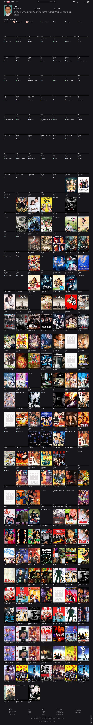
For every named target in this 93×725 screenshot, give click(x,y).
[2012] (42, 256)
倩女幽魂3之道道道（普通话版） (33, 623)
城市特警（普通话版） (81, 681)
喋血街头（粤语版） (81, 623)
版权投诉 (43, 714)
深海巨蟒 (29, 38)
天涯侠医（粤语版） (68, 389)
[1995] (71, 470)
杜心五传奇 (55, 213)
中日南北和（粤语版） (56, 662)
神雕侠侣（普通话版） (69, 506)
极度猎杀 (42, 564)
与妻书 (42, 272)
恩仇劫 (5, 389)
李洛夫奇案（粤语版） (56, 525)
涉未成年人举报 (77, 712)
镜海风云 (5, 330)
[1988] (22, 665)
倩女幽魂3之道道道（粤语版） (83, 584)
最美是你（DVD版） (31, 213)
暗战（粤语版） (31, 447)
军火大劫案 (30, 135)
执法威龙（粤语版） (44, 584)
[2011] (9, 295)
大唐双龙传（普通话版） (20, 408)
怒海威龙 (17, 506)
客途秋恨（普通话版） (20, 642)
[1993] (59, 509)
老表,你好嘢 (30, 603)
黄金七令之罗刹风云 (81, 77)
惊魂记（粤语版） (7, 681)
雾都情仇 (5, 584)
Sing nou (5, 506)
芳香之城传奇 (6, 311)
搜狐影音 (59, 712)
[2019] (30, 139)
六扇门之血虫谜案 (68, 96)
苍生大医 (5, 233)
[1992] (22, 548)
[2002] (59, 392)
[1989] (9, 665)
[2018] (55, 139)
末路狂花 (79, 564)
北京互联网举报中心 (78, 710)
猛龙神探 (17, 467)
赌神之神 (54, 135)
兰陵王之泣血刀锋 (68, 116)
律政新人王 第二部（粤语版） (9, 369)
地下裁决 (17, 525)
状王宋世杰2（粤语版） (57, 447)
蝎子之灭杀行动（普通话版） (82, 525)
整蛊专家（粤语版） (7, 603)
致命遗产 (54, 428)
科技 (15, 712)
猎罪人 (54, 38)
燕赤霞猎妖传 (43, 116)
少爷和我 (5, 77)
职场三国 (79, 38)
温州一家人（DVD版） (57, 291)
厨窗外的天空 (80, 291)
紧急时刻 (54, 330)
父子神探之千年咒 (7, 350)
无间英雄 (29, 701)
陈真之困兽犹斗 (68, 77)
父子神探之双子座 (81, 350)
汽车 (12, 712)
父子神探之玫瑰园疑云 (32, 350)
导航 (17, 1)
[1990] (83, 607)
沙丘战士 (66, 642)
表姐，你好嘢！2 (68, 603)
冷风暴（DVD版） (44, 291)
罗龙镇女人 (42, 252)
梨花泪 (42, 311)
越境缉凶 (79, 428)
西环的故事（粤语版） (32, 642)
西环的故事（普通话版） (32, 662)
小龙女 (17, 116)
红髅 (4, 252)
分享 (17, 14)
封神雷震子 (18, 57)
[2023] (5, 80)
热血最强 (54, 467)
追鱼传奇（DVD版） (31, 272)
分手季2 (79, 233)
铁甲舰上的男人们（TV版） (20, 233)
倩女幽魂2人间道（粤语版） (8, 642)
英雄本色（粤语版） (7, 701)
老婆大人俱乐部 (6, 408)
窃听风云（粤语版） (44, 330)
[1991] (59, 568)
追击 (29, 77)
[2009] (34, 314)
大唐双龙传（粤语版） (81, 389)
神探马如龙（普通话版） (69, 584)
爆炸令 (79, 486)
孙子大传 (17, 330)
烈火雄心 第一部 (43, 467)
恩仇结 (29, 389)
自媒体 (10, 709)
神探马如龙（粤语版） (20, 623)
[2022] (42, 80)
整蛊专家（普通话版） (44, 623)
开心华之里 (6, 564)
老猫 (17, 584)
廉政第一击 (18, 545)
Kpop (12, 711)
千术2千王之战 (80, 174)
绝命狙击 (54, 57)
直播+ (63, 712)
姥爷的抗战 (18, 252)
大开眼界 (17, 194)
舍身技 (54, 252)
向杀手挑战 (55, 369)
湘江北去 (5, 38)
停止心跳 (66, 350)
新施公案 (17, 272)
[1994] (83, 490)
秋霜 (78, 311)
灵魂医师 (17, 96)
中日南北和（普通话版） (82, 642)
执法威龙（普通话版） (32, 584)
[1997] (59, 451)
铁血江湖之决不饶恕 (19, 174)
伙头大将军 (30, 486)
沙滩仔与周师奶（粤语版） (20, 603)
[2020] (46, 119)
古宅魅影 (42, 389)
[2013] (59, 236)
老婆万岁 (17, 389)
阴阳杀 (17, 155)
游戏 (15, 711)
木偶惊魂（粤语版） (56, 77)
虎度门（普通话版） (44, 486)
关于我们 (43, 712)
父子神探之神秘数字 (44, 350)
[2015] (71, 197)
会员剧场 (29, 712)
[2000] (83, 412)
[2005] (9, 373)
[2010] (71, 295)
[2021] (30, 100)
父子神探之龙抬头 (19, 291)
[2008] (59, 314)
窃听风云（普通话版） (32, 330)
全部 (10, 711)
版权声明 (41, 718)
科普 (10, 712)
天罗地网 (54, 681)
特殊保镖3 (42, 155)
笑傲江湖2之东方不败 (32, 564)
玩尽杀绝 (79, 408)
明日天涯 (66, 486)
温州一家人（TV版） (31, 291)
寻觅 (53, 389)
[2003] (34, 392)
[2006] (34, 353)
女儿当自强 (6, 545)
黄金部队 (54, 564)
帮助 (28, 714)
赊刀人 (79, 57)
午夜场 (29, 57)
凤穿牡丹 (66, 330)
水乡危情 (79, 662)
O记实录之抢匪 (18, 447)
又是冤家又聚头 (68, 662)
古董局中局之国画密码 (7, 135)
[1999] (34, 431)
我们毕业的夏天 (43, 233)
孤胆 (41, 57)
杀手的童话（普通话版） (45, 525)
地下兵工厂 (79, 603)
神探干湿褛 (30, 545)
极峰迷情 (79, 272)
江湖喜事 (17, 135)
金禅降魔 (79, 135)
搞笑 (12, 714)
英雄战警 (42, 194)
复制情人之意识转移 (7, 174)
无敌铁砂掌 (18, 428)
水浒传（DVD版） (56, 311)
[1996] (22, 470)
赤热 (17, 77)
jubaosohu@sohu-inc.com (60, 718)
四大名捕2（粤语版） (81, 252)
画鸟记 (66, 369)
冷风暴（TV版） (68, 291)
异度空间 (54, 408)
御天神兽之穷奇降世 (68, 135)
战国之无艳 (79, 116)
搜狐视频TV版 (60, 714)
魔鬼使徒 (29, 428)
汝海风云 (29, 155)
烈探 (78, 96)
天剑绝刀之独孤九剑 (19, 564)
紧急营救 (5, 155)
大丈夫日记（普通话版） (20, 681)
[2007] (83, 314)
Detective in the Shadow (56, 603)
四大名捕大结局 (55, 233)
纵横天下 (42, 428)
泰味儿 (54, 116)
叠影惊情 (42, 545)
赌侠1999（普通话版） (32, 467)
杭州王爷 (5, 467)
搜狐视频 (7, 2)
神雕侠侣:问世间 (6, 57)
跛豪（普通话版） (68, 623)
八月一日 (79, 330)
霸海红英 (54, 545)
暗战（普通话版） (44, 447)
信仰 (66, 428)
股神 (78, 213)
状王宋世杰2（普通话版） (69, 447)
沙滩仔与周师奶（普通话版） (58, 623)
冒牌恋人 (66, 155)
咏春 (78, 506)
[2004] (46, 373)
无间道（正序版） (44, 369)
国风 (10, 714)
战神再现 (29, 369)
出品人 (15, 714)
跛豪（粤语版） (55, 584)
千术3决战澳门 (67, 174)
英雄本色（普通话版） (20, 701)
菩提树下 (29, 311)
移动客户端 (60, 711)
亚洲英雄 (42, 408)
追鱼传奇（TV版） (7, 272)
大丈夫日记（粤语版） (69, 681)
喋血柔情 (29, 506)
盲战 (41, 96)
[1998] (83, 431)
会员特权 (29, 711)
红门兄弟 (66, 194)
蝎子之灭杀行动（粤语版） (82, 545)
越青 (41, 603)
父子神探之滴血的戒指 (69, 272)
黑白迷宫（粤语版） (7, 194)
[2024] (18, 41)
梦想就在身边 (67, 311)
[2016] (83, 178)
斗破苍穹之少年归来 (31, 96)
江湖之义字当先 (80, 194)
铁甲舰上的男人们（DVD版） (33, 233)
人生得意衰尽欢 (68, 525)
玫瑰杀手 (66, 467)
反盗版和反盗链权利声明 (48, 718)
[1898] (34, 685)
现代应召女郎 (43, 642)
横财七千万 (18, 350)
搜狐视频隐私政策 (36, 718)
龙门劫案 (17, 213)
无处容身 (29, 408)
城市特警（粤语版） (31, 681)
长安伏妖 (29, 116)
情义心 (42, 681)
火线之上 (54, 96)
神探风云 (54, 155)
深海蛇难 (5, 116)
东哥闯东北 (67, 57)
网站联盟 (43, 711)
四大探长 (66, 564)
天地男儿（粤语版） (56, 486)
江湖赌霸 (79, 155)
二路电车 (79, 369)
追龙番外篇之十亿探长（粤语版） (46, 135)
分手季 (66, 233)
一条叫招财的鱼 (31, 174)
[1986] (9, 685)
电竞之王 (5, 213)
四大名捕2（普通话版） (69, 252)
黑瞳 (66, 213)
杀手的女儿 (42, 506)
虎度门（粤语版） (19, 486)
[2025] (7, 41)
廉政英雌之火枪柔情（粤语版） (58, 506)
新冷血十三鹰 (30, 525)
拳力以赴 (42, 77)
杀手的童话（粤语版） (7, 525)
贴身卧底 (54, 174)
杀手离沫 (29, 194)
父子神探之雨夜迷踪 (7, 291)
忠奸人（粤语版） (31, 252)
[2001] (9, 412)
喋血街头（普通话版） (44, 662)
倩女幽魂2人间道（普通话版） (9, 662)
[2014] (46, 217)
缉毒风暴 (66, 38)
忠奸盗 (5, 623)
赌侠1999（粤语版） (81, 447)
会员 (29, 709)
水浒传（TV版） (19, 311)
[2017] (55, 158)
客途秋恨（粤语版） (19, 662)
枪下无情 (5, 428)
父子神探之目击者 (56, 350)
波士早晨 (42, 174)
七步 (17, 369)
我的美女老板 (18, 38)
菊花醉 (5, 96)
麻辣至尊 (5, 447)
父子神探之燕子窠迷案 (56, 272)
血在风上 (54, 642)
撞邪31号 (54, 194)
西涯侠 (42, 213)
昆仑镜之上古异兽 (44, 38)
